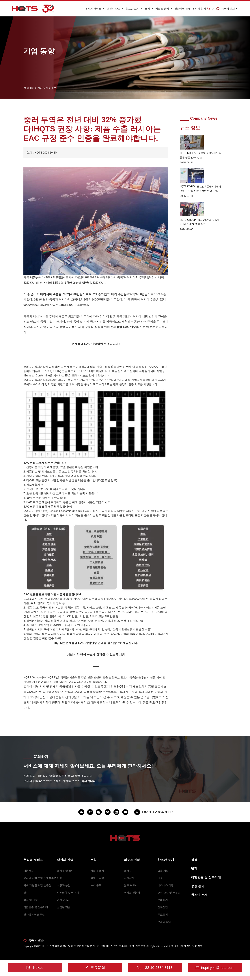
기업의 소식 (97, 870)
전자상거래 (63, 899)
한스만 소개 (132, 8)
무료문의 (163, 914)
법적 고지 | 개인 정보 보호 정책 (185, 946)
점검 (194, 860)
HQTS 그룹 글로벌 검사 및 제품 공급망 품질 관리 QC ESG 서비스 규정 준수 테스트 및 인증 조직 (94, 946)
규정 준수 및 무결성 (169, 892)
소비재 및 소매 (65, 870)
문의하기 (163, 899)
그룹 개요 (163, 870)
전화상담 (163, 907)
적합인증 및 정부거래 (35, 907)
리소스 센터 (162, 8)
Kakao (38, 968)
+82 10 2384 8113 (157, 968)
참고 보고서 (130, 885)
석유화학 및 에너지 (68, 892)
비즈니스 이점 (166, 885)
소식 (147, 8)
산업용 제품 (63, 907)
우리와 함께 (199, 8)
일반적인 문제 (182, 8)
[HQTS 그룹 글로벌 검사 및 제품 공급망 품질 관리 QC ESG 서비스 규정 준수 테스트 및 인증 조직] (33, 9)
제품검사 (28, 870)
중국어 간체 (228, 8)
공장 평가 (197, 886)
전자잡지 (129, 878)
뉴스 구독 (95, 885)
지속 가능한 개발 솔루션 (37, 885)
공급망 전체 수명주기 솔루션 (39, 878)
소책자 (128, 870)
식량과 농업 (63, 885)
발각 (26, 892)
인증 (160, 878)
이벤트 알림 (97, 878)
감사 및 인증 (30, 899)
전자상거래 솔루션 (34, 914)
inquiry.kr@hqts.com (217, 968)
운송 (59, 878)
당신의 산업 (113, 8)
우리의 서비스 (93, 8)
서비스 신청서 (132, 892)
